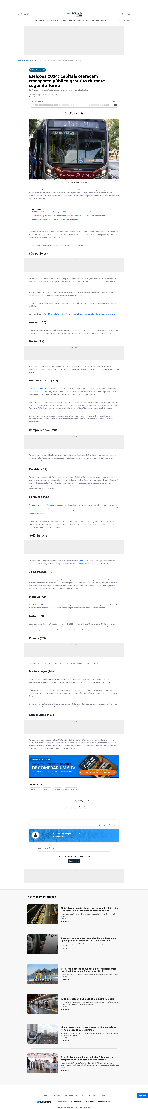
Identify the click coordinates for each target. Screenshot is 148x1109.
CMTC (82, 561)
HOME (35, 21)
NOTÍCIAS (42, 21)
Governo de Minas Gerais (40, 389)
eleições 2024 (35, 789)
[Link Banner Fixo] (74, 766)
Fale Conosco (92, 1095)
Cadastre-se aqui (60, 837)
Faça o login (74, 861)
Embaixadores (68, 1095)
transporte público (71, 789)
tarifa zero (58, 789)
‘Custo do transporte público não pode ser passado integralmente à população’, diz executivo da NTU (70, 216)
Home (19, 60)
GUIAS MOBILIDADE (54, 21)
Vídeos (90, 1102)
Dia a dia (36, 60)
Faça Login (142, 1095)
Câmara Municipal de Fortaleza (42, 505)
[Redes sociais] (18, 14)
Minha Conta (80, 1095)
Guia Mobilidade (55, 1095)
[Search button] (123, 14)
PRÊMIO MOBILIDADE (69, 21)
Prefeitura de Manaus (38, 605)
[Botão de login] (129, 14)
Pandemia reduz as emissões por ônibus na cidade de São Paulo (55, 219)
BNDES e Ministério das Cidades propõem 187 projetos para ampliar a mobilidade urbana (64, 212)
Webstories (105, 1102)
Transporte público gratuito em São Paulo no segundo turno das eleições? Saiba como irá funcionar (76, 314)
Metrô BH (70, 402)
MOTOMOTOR (95, 21)
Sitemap (102, 1095)
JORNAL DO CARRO (83, 21)
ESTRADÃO (104, 21)
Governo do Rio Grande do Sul (54, 679)
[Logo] (75, 14)
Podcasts (77, 1102)
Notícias (63, 1102)
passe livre (47, 789)
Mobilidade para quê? (27, 60)
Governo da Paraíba (49, 580)
